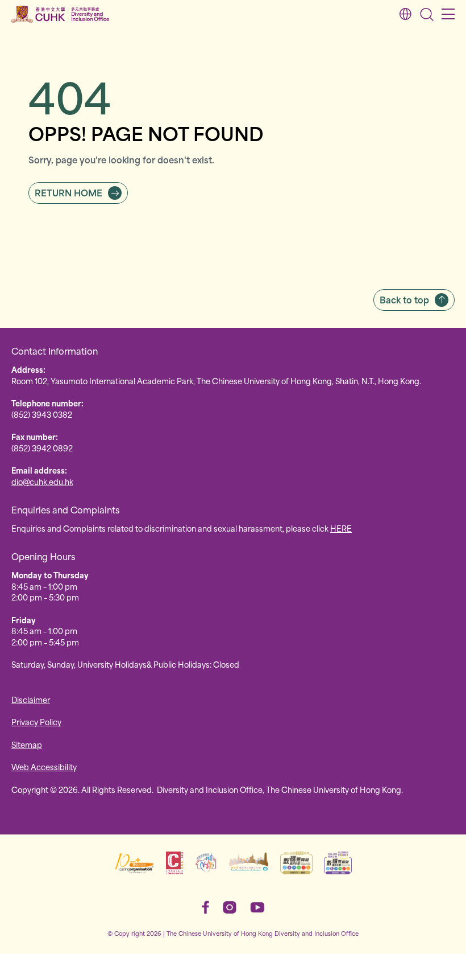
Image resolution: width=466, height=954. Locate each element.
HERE (341, 528)
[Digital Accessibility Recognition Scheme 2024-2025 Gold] (296, 863)
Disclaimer (30, 699)
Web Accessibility (44, 766)
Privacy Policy (36, 721)
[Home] (60, 14)
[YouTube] (257, 907)
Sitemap (26, 744)
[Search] (427, 14)
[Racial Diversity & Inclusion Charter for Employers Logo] (248, 863)
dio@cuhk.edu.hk (42, 481)
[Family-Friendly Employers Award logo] (206, 863)
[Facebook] (205, 907)
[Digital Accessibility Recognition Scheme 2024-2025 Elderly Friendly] (338, 863)
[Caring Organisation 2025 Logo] (175, 863)
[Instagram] (229, 907)
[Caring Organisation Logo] (134, 863)
